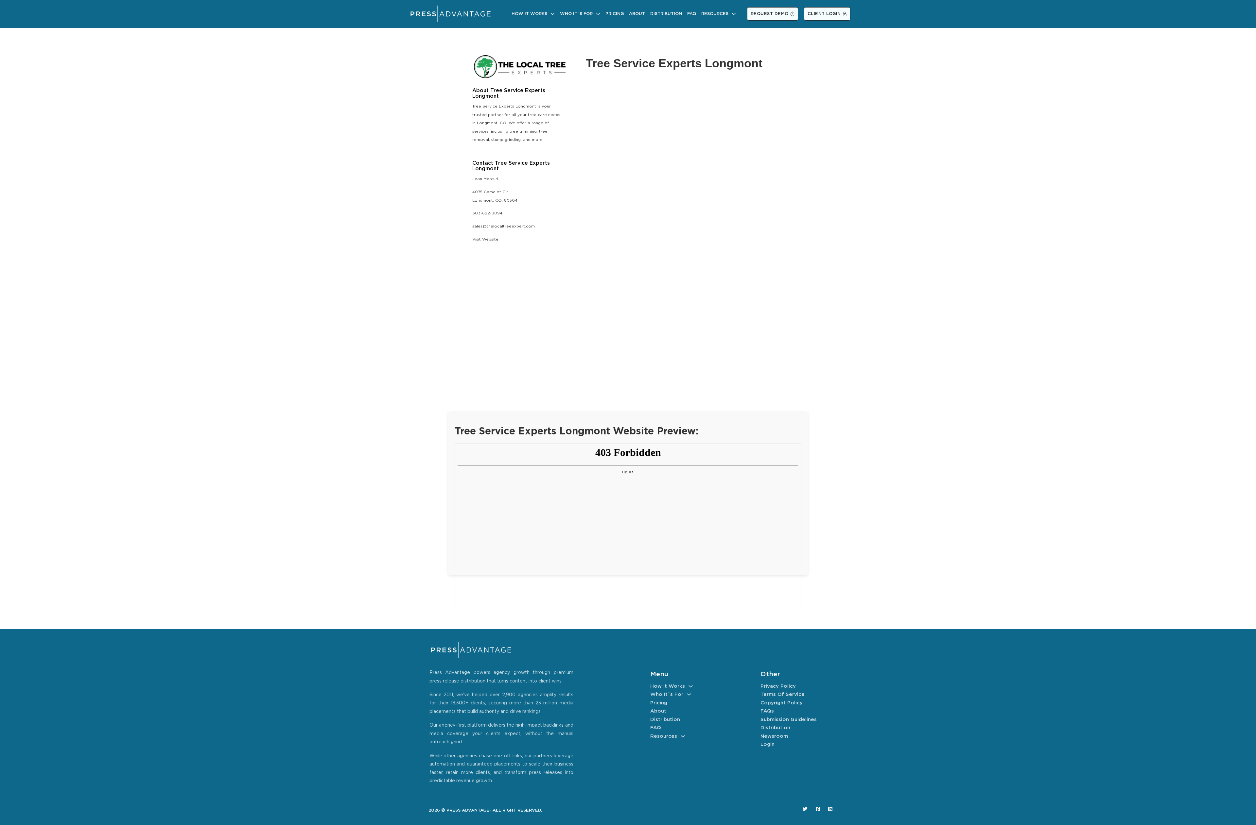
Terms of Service (782, 694)
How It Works (529, 14)
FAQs (767, 711)
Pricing (614, 14)
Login (767, 744)
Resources (714, 14)
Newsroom (774, 736)
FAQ (691, 14)
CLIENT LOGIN (824, 14)
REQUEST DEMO (770, 14)
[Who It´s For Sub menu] (598, 14)
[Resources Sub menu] (734, 14)
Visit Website (485, 239)
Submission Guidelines (788, 719)
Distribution (666, 14)
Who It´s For (576, 14)
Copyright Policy (781, 703)
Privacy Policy (778, 686)
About (637, 14)
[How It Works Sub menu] (552, 14)
